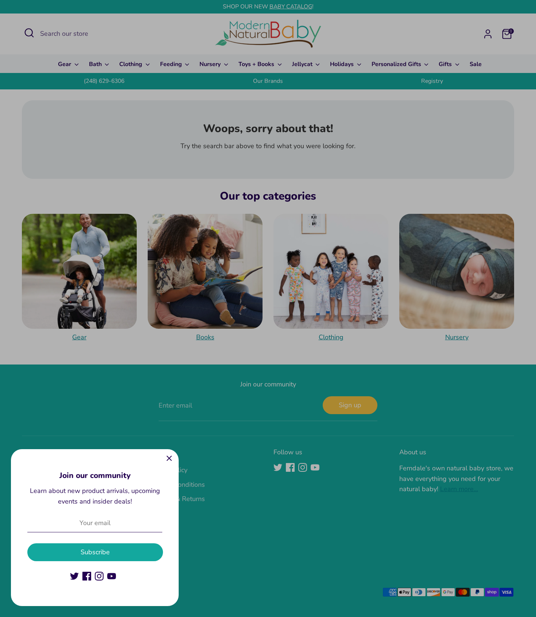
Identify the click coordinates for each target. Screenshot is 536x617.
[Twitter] (74, 576)
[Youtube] (111, 576)
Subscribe (95, 552)
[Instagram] (99, 576)
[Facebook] (86, 576)
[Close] (169, 459)
